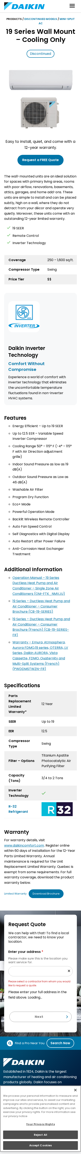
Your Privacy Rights (40, 1124)
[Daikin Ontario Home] (24, 6)
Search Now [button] (60, 1043)
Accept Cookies (40, 1145)
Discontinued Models (40, 19)
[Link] (57, 809)
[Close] (75, 1090)
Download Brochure (46, 893)
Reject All (40, 1135)
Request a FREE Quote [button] (40, 160)
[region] (40, 1119)
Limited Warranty (15, 893)
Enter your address (25, 951)
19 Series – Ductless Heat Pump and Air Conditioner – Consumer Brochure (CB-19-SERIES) (41, 606)
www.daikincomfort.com (24, 845)
